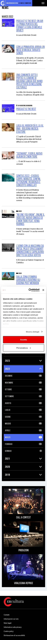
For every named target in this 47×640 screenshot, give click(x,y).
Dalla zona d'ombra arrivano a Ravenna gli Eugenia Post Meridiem (28, 280)
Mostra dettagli (32, 332)
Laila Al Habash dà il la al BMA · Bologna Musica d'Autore (29, 128)
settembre (23, 396)
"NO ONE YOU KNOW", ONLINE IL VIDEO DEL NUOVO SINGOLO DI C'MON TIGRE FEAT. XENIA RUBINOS (30, 219)
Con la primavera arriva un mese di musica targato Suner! (30, 50)
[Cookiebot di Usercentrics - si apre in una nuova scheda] (29, 290)
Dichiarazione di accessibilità (14, 635)
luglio (23, 410)
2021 (7, 458)
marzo (23, 437)
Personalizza (22, 348)
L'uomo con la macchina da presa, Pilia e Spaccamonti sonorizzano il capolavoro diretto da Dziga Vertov (30, 250)
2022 (7, 368)
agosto (23, 403)
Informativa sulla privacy (13, 627)
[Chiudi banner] (43, 290)
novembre (23, 382)
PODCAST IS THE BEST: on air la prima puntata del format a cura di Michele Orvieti (29, 25)
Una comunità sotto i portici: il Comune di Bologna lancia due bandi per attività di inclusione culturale (29, 81)
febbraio (23, 444)
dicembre (23, 376)
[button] (40, 360)
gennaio (23, 451)
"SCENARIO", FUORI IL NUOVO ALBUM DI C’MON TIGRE (29, 155)
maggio (23, 423)
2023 (7, 360)
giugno (23, 417)
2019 (7, 474)
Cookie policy (9, 631)
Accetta (23, 340)
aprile (23, 430)
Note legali (7, 623)
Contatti (6, 615)
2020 (7, 466)
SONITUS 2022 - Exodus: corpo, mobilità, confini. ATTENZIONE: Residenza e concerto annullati (28, 180)
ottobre (23, 389)
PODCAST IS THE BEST (26, 109)
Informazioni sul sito (11, 619)
